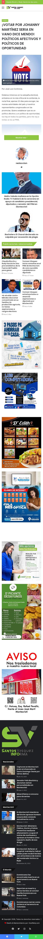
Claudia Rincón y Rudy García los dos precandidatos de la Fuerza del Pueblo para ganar (11, 265)
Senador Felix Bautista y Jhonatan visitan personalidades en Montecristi (27, 784)
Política (5, 20)
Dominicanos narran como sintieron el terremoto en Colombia (28, 904)
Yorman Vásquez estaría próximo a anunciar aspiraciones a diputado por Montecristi (30, 298)
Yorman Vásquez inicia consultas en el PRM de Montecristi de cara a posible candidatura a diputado (31, 267)
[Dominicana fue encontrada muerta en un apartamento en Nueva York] (8, 878)
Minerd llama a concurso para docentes (27, 795)
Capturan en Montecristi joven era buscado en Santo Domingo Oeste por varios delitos (28, 770)
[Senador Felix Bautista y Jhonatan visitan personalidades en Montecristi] (8, 783)
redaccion (21, 163)
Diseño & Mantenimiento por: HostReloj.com (23, 923)
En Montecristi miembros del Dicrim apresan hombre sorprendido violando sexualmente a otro (29, 815)
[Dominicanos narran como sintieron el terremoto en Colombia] (8, 905)
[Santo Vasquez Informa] (15, 7)
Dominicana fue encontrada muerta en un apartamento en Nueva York (28, 878)
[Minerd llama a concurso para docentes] (8, 797)
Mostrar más (21, 138)
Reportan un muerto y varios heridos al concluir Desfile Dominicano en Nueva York (28, 892)
